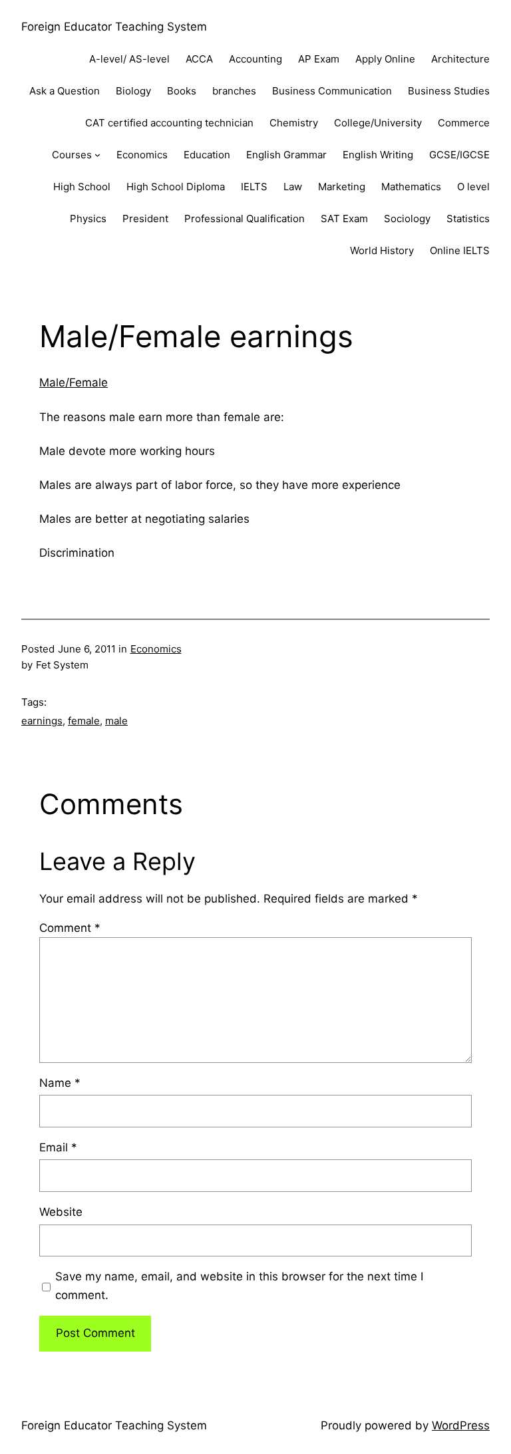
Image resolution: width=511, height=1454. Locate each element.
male (116, 720)
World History (382, 250)
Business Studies (449, 90)
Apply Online (385, 59)
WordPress (461, 1425)
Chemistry (293, 122)
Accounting (255, 59)
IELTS (254, 186)
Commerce (464, 122)
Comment (69, 928)
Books (181, 90)
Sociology (407, 218)
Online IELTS (460, 250)
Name (60, 1083)
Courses (72, 154)
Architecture (460, 59)
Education (207, 154)
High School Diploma (175, 186)
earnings (42, 720)
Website (61, 1212)
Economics (142, 154)
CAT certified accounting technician (169, 122)
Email (58, 1147)
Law (292, 186)
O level (473, 186)
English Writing (378, 154)
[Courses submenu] (97, 155)
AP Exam (318, 59)
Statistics (468, 218)
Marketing (341, 186)
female (84, 720)
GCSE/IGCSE (459, 154)
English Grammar (286, 154)
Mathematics (411, 186)
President (145, 218)
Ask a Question (64, 90)
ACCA (199, 59)
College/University (378, 122)
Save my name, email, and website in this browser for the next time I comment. (239, 1285)
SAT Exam (344, 218)
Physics (88, 218)
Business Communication (332, 90)
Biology (133, 90)
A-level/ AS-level (129, 59)
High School (81, 186)
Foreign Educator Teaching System (114, 26)
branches (234, 90)
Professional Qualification (244, 218)
